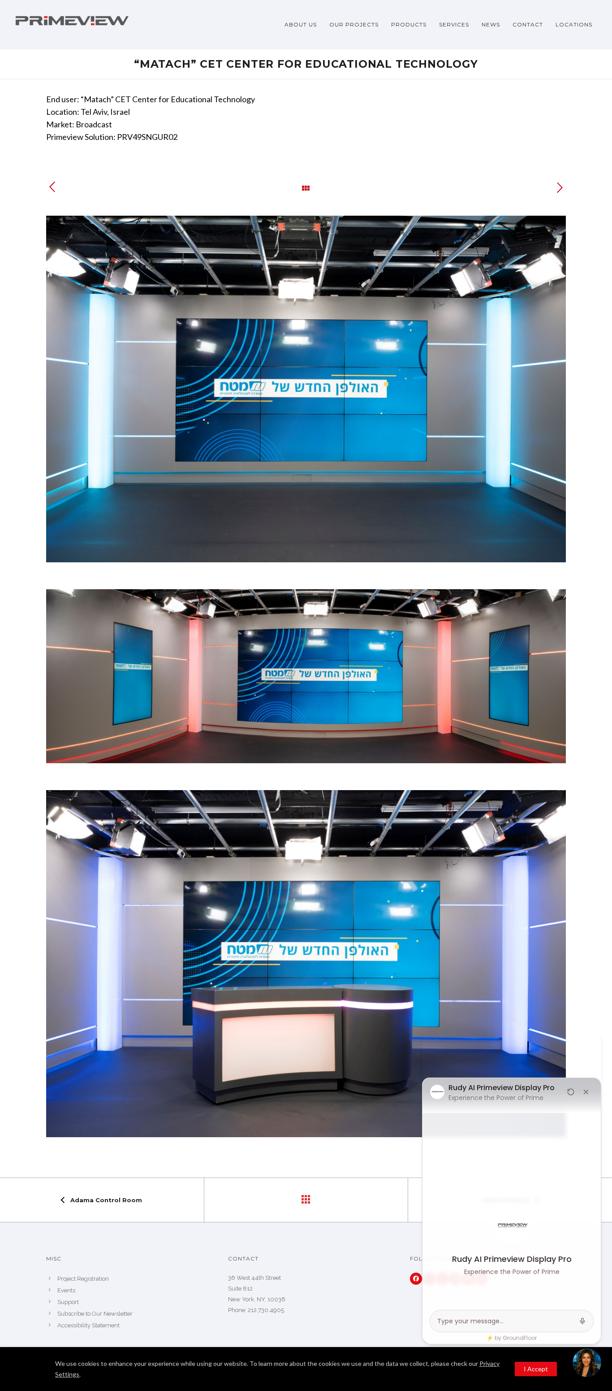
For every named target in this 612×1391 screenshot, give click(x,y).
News (491, 24)
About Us (300, 24)
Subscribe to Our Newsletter (95, 1313)
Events (66, 1290)
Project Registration (83, 1278)
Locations (574, 24)
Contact (528, 24)
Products (409, 24)
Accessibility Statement (88, 1325)
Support (68, 1302)
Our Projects (354, 24)
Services (454, 24)
